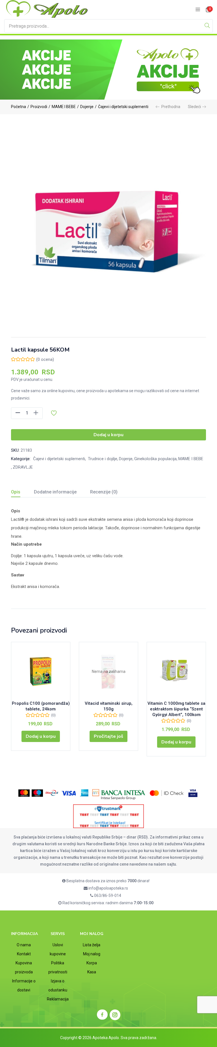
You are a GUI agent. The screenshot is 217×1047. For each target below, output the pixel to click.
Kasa (91, 972)
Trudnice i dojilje (102, 458)
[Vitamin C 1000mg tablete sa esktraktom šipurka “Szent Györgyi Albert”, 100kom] (176, 671)
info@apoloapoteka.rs (108, 888)
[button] (208, 10)
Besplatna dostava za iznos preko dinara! (107, 881)
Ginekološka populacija (155, 458)
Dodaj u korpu (108, 435)
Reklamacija (58, 999)
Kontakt (24, 954)
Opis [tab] (15, 492)
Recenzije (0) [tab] (104, 492)
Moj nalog (91, 954)
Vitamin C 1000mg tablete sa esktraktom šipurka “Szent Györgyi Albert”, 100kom (176, 709)
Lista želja (91, 945)
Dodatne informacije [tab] (55, 492)
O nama (24, 945)
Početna (18, 106)
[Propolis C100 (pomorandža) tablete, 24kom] (41, 671)
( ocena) (45, 359)
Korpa (91, 963)
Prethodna (170, 106)
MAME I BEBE (64, 106)
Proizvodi (39, 106)
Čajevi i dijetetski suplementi (123, 106)
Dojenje (87, 106)
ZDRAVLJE (23, 467)
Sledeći (194, 106)
